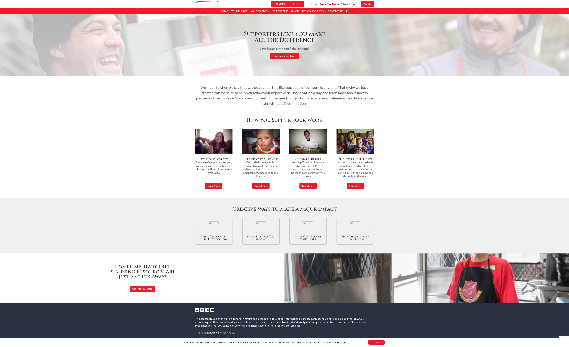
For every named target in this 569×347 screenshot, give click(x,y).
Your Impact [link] (239, 11)
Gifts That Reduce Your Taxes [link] (308, 238)
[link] (347, 12)
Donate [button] (367, 4)
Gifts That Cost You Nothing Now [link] (213, 238)
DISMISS (376, 342)
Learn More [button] (214, 185)
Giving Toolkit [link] (286, 4)
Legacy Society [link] (312, 11)
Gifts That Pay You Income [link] (261, 238)
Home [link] (224, 11)
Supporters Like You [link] (286, 11)
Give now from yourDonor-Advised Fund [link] (332, 3)
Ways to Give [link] (259, 11)
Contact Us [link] (335, 11)
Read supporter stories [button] (284, 55)
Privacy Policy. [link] (343, 342)
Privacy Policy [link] (227, 332)
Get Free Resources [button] (142, 288)
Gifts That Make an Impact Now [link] (355, 238)
